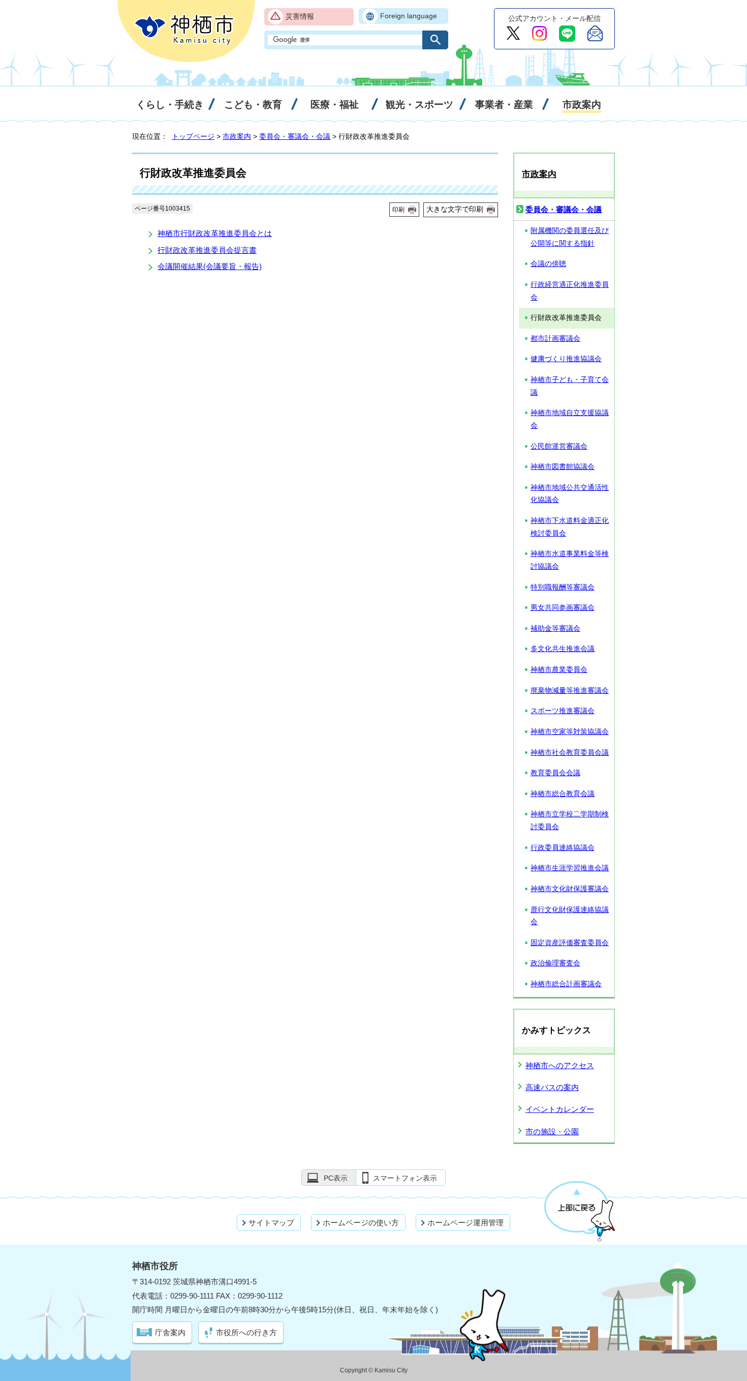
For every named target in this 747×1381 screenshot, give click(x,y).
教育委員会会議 (555, 773)
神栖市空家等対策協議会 (570, 732)
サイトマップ (271, 1222)
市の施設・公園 (552, 1131)
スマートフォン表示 (405, 1178)
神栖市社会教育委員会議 (570, 752)
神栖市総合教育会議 (563, 794)
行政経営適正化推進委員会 (570, 291)
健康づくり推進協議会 (566, 359)
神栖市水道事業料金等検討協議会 (570, 560)
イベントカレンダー (559, 1109)
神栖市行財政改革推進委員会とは (215, 233)
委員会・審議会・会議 (294, 136)
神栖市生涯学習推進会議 (570, 868)
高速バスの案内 (552, 1087)
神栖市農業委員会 (559, 669)
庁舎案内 (170, 1332)
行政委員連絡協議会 (563, 847)
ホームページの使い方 (361, 1222)
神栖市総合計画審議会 (566, 984)
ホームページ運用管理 (465, 1222)
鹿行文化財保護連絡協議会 (570, 916)
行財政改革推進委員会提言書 (207, 250)
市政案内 (237, 136)
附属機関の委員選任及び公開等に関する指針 (570, 237)
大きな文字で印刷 (454, 209)
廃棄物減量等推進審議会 (570, 690)
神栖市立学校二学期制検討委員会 (570, 820)
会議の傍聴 (548, 264)
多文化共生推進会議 (563, 649)
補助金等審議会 (555, 628)
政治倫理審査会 (555, 963)
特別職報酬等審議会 (563, 587)
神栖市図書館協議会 (563, 467)
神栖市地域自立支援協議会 (570, 419)
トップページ (193, 136)
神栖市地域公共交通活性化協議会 (570, 494)
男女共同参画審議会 (563, 607)
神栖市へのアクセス (559, 1065)
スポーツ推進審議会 (563, 711)
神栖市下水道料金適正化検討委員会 (570, 527)
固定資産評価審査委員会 (570, 943)
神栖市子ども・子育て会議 (570, 386)
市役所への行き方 (246, 1332)
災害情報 (300, 16)
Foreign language (408, 16)
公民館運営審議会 (559, 446)
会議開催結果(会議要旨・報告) (210, 266)
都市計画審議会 (555, 338)
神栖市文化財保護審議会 (570, 889)
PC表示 (336, 1178)
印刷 (398, 209)
